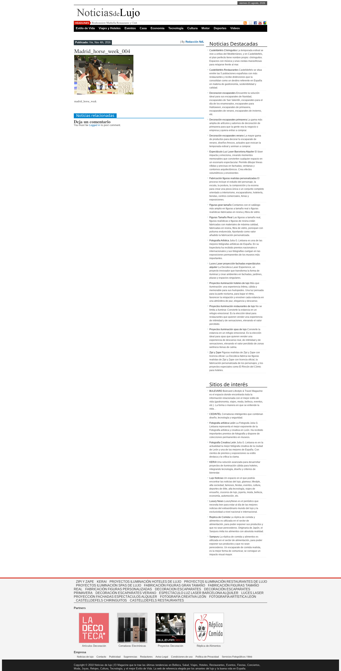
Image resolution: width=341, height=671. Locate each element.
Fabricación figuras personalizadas (118, 589)
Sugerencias (130, 656)
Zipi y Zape (215, 352)
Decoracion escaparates (222, 93)
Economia (157, 28)
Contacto (101, 656)
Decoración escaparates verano (226, 135)
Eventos (130, 28)
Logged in (94, 125)
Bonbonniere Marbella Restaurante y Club (114, 22)
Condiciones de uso (182, 656)
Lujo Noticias (216, 478)
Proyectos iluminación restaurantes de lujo (232, 306)
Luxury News (216, 501)
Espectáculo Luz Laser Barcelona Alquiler (231, 151)
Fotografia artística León (222, 423)
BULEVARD (215, 391)
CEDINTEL (215, 414)
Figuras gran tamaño (220, 205)
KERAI (212, 462)
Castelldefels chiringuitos (101, 600)
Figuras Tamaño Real (220, 217)
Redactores (146, 656)
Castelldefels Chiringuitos (223, 50)
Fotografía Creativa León (222, 442)
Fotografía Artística (219, 240)
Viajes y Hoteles (110, 28)
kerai (102, 581)
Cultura (192, 28)
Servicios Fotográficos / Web (237, 656)
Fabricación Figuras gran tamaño (174, 585)
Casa (143, 28)
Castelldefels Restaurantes (223, 70)
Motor (205, 28)
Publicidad (115, 656)
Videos (235, 28)
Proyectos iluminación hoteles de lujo (229, 283)
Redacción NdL (194, 41)
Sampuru (214, 536)
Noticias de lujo (85, 656)
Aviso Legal (162, 656)
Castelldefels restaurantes (157, 600)
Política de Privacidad (207, 656)
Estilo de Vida (85, 28)
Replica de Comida (219, 517)
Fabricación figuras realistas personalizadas (233, 178)
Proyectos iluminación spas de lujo (228, 329)
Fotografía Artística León (232, 596)
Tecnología (175, 28)
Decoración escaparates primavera (228, 119)
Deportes (220, 28)
